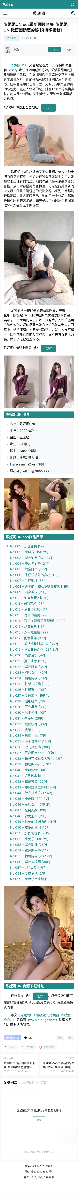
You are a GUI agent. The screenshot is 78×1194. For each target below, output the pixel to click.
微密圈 (47, 75)
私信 (69, 49)
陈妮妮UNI (18, 65)
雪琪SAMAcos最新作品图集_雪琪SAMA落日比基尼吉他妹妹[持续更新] (58, 1066)
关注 (55, 49)
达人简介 (11, 38)
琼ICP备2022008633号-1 (39, 1171)
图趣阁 (49, 1166)
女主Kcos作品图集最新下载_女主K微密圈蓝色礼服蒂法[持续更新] (19, 1066)
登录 (39, 1119)
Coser (11, 70)
